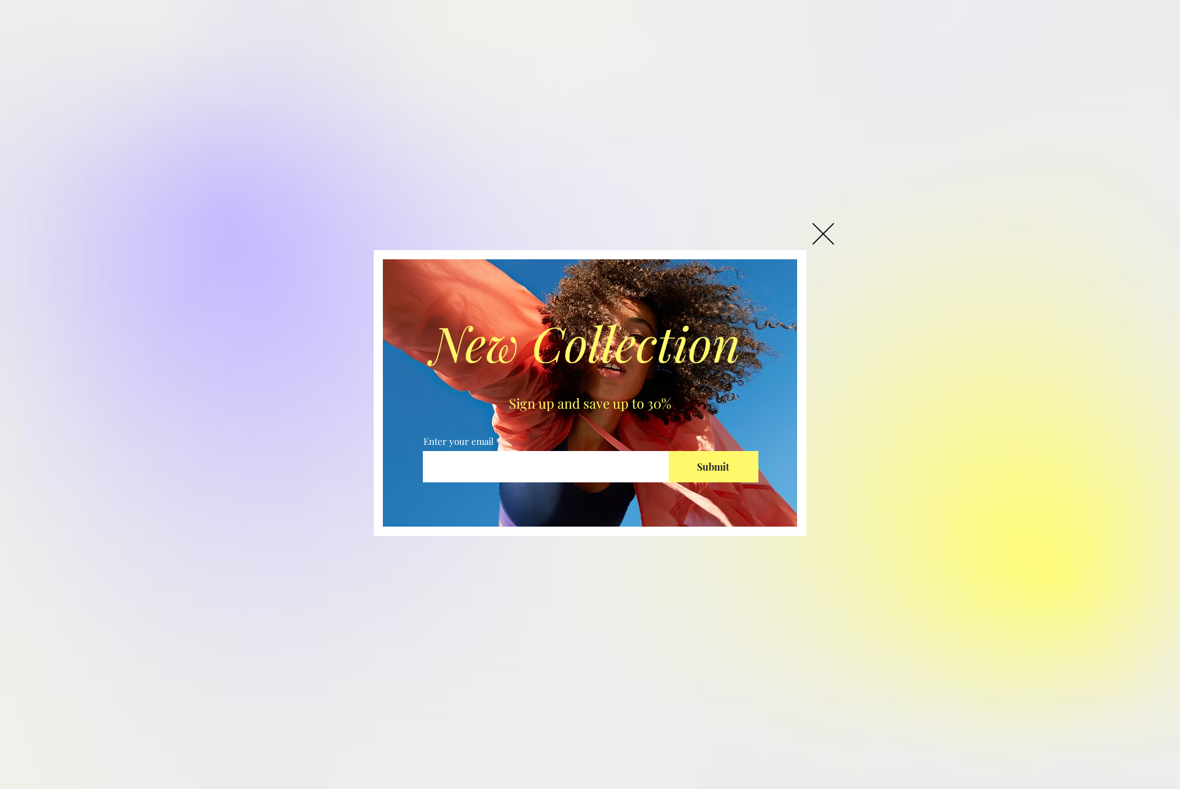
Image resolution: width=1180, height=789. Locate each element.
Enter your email (458, 441)
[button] (823, 234)
